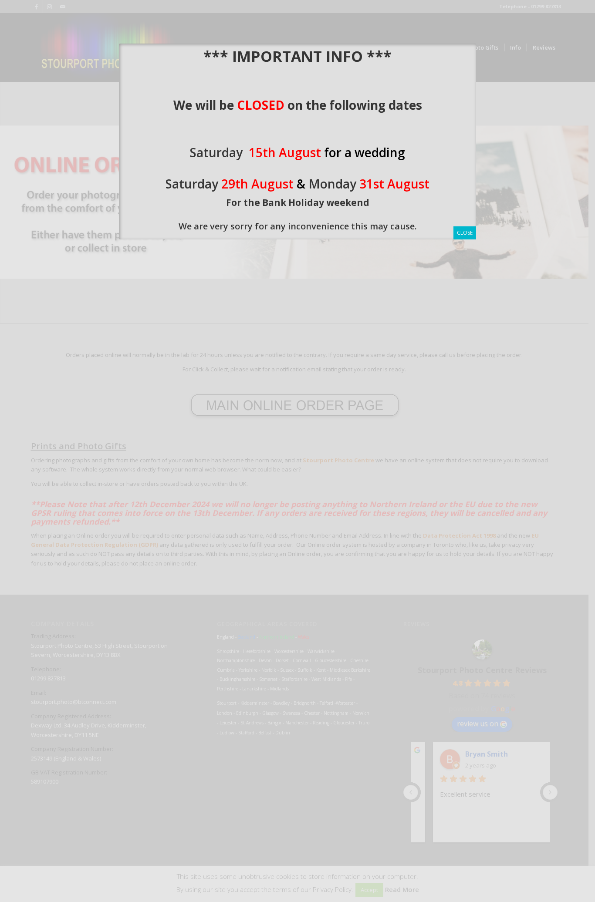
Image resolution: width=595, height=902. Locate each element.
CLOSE (465, 232)
